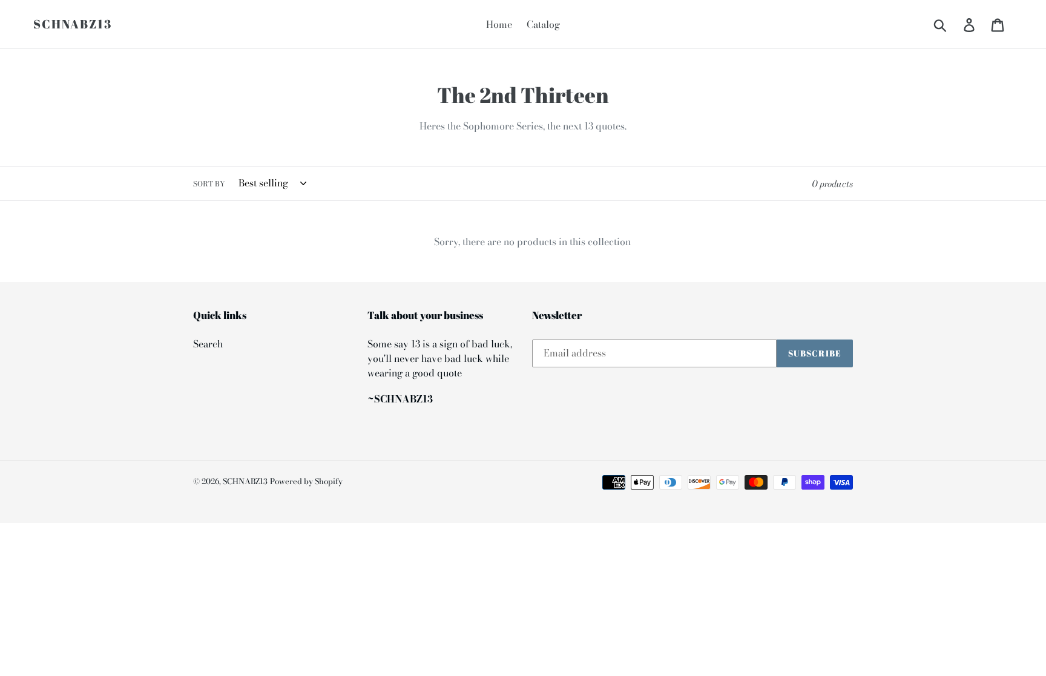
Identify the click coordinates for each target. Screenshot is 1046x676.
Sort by (209, 184)
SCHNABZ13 (72, 24)
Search (208, 343)
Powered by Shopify (306, 481)
